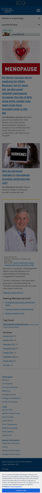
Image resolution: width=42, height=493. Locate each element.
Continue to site (21, 490)
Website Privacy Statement (13, 486)
